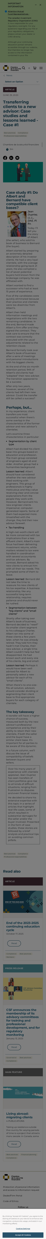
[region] (23, 1224)
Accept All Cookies (23, 1235)
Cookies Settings (23, 1229)
